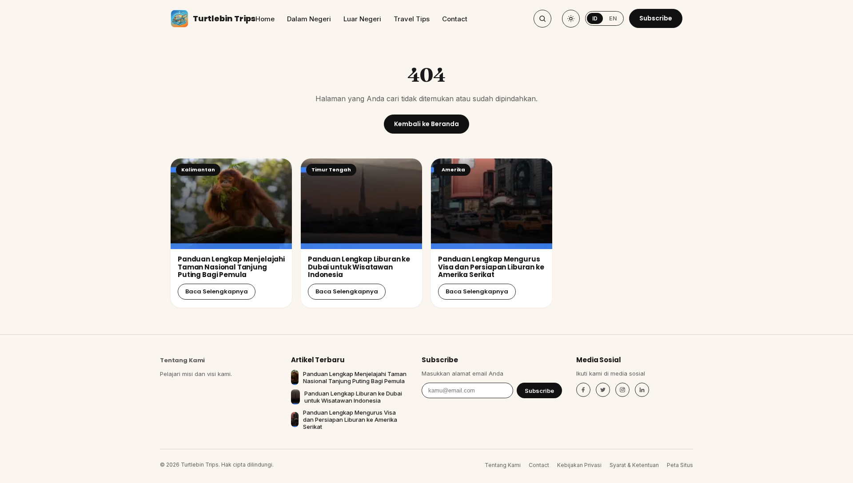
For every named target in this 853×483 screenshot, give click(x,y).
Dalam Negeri (309, 19)
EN (613, 18)
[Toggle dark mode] (571, 19)
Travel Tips (412, 19)
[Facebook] (583, 390)
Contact (454, 19)
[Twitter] (603, 390)
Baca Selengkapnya (216, 291)
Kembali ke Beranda (426, 123)
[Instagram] (622, 390)
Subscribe (655, 18)
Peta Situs (680, 465)
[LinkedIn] (642, 390)
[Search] (542, 19)
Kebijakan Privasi (579, 465)
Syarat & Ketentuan (634, 465)
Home (265, 19)
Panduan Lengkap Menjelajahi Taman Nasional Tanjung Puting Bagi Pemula (231, 266)
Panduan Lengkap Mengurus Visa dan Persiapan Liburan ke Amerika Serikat (491, 266)
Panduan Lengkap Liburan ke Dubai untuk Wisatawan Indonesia (359, 266)
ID (595, 18)
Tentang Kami (182, 360)
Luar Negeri (362, 19)
